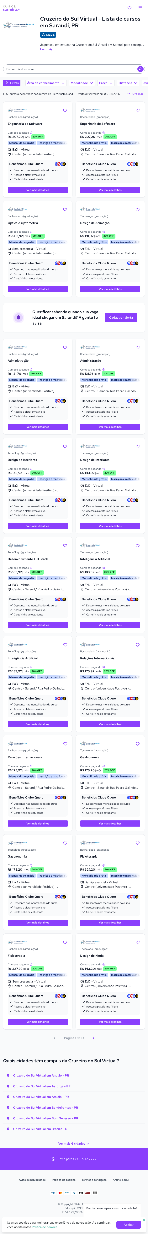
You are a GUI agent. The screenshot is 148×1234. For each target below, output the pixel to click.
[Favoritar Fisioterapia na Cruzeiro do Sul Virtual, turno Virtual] (137, 842)
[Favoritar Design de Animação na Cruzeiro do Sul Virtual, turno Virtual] (137, 209)
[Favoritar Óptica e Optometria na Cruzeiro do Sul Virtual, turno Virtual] (65, 209)
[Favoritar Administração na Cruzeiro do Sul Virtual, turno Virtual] (65, 347)
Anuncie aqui (121, 1180)
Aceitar (129, 1225)
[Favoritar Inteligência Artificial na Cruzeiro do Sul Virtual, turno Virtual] (137, 545)
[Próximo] (93, 1038)
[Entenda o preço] (31, 132)
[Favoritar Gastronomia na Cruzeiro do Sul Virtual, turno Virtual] (137, 743)
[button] (74, 69)
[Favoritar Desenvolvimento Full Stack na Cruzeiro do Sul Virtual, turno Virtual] (65, 545)
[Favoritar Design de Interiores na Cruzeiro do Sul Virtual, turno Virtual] (65, 446)
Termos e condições (94, 1180)
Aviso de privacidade (32, 1180)
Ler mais (46, 49)
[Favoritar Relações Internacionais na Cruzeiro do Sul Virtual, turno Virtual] (137, 644)
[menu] (140, 7)
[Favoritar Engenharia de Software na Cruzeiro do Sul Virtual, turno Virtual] (65, 110)
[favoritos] (129, 7)
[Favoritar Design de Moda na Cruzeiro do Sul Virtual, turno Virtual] (137, 942)
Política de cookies (64, 1180)
